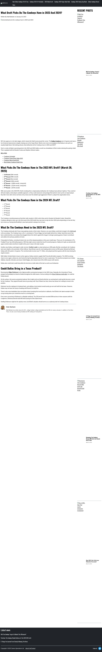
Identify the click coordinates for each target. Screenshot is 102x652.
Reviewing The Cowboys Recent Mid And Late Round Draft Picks (93, 439)
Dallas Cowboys (56, 141)
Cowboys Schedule (9, 156)
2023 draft (73, 231)
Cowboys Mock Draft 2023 (11, 160)
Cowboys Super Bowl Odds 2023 (13, 158)
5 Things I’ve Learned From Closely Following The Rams (93, 316)
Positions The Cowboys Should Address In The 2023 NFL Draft (93, 194)
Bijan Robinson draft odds (59, 274)
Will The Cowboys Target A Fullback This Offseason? (92, 72)
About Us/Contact (30, 648)
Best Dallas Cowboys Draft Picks (13, 162)
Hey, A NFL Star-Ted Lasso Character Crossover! (92, 561)
